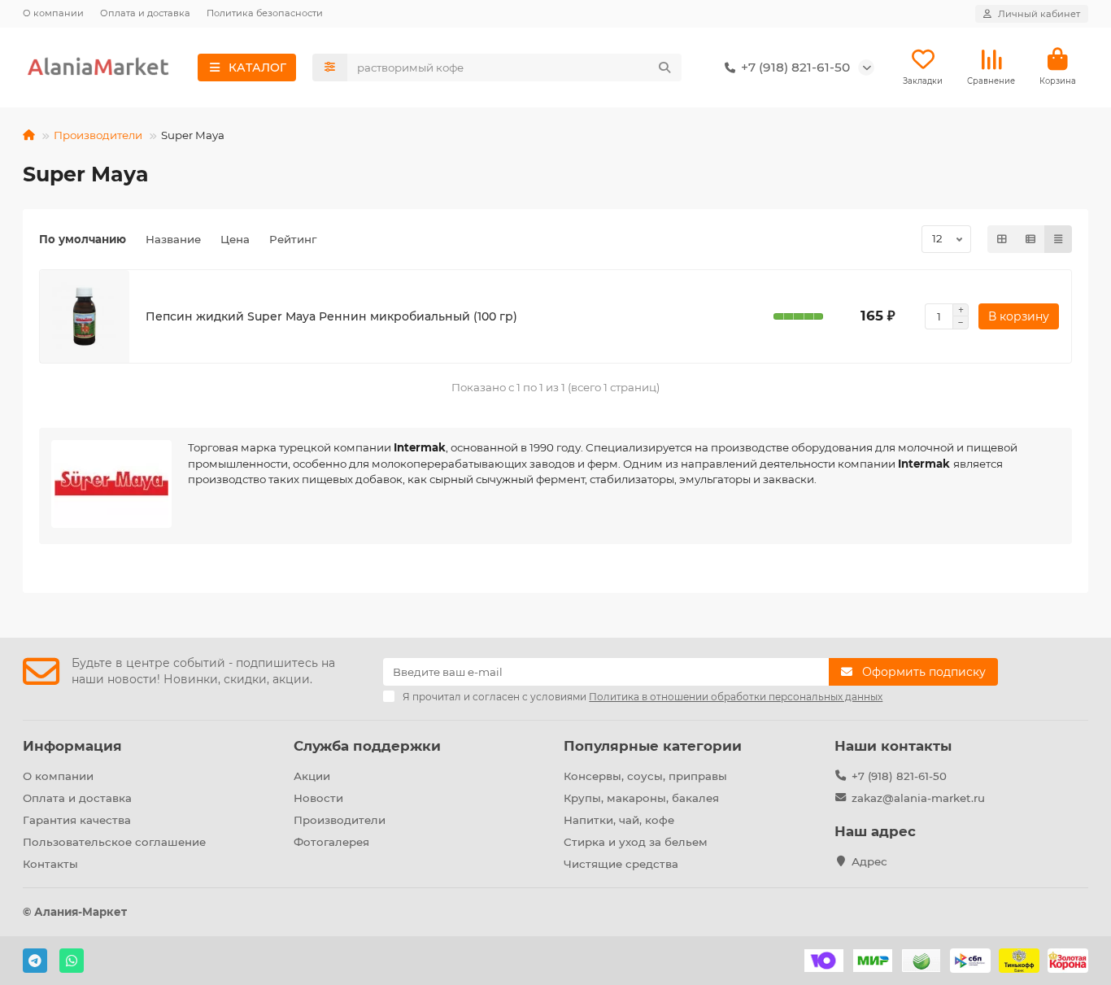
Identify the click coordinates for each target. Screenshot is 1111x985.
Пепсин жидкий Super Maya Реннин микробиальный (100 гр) (331, 316)
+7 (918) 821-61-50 (899, 775)
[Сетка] (1002, 239)
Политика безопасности (265, 13)
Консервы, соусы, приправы (645, 775)
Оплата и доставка (145, 13)
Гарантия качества (77, 819)
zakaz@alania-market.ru (918, 797)
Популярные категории (653, 746)
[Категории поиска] (329, 67)
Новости (318, 797)
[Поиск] (664, 67)
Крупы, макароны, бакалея (641, 797)
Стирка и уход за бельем (636, 841)
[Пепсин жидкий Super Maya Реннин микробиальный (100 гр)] (84, 316)
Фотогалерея (331, 841)
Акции (312, 775)
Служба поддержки (367, 746)
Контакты (50, 863)
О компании (53, 13)
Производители (98, 135)
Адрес (869, 861)
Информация (72, 746)
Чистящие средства (621, 863)
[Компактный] (1058, 239)
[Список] (1030, 239)
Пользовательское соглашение (114, 841)
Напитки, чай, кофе (619, 819)
